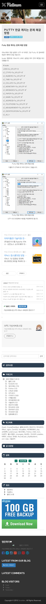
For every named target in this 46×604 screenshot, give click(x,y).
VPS (11, 393)
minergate (19, 434)
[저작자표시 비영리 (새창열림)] (28, 273)
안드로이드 (13, 407)
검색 (41, 356)
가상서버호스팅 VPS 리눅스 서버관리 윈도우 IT (17, 330)
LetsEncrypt (12, 432)
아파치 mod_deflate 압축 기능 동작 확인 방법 (17, 296)
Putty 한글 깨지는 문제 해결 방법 (22, 31)
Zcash (4, 427)
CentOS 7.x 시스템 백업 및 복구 (13, 294)
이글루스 (10, 492)
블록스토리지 (24, 427)
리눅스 (4, 430)
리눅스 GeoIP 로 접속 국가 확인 (13, 299)
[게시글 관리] (13, 273)
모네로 (15, 437)
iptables (40, 434)
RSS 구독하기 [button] (9, 565)
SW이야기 (13, 410)
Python (12, 388)
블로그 (11, 381)
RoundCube (22, 437)
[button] (3, 16)
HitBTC (4, 434)
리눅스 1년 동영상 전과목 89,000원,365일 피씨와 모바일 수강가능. (15, 260)
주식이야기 (13, 412)
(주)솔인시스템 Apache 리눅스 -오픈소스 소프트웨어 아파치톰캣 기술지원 (15, 243)
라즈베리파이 (13, 400)
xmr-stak (5, 439)
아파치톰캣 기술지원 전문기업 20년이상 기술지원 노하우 (15, 238)
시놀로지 (12, 403)
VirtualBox (22, 430)
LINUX (7, 37)
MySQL (27, 434)
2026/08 (23, 461)
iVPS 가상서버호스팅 (13, 326)
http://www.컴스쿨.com (12, 252)
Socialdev (21, 600)
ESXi (34, 432)
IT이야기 (13, 396)
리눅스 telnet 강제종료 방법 (11, 287)
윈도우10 (13, 405)
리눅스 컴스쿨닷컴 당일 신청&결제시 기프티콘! (15, 255)
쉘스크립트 (11, 434)
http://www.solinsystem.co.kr (15, 235)
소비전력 (4, 432)
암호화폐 (12, 414)
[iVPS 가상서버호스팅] (12, 4)
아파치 (4, 437)
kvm (38, 432)
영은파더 (10, 490)
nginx (9, 430)
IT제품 (12, 398)
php (38, 430)
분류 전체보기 (12, 379)
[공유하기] (10, 273)
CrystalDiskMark (13, 427)
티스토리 (12, 384)
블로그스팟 (10, 494)
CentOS (15, 430)
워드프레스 (13, 386)
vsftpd (9, 437)
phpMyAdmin (32, 437)
